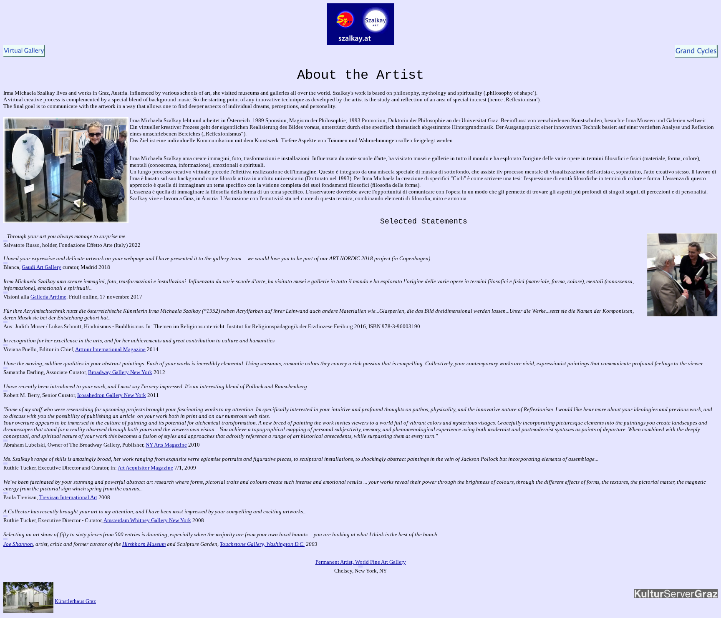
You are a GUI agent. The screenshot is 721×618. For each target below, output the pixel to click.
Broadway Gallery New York (120, 372)
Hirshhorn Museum (144, 544)
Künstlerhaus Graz (75, 601)
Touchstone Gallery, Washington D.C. (262, 544)
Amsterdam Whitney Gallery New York (147, 520)
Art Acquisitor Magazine (145, 468)
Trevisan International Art (68, 497)
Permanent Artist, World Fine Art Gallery (360, 562)
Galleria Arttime (48, 297)
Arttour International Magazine (110, 349)
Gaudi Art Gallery (41, 267)
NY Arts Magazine (166, 445)
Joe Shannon (18, 544)
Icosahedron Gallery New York (111, 395)
